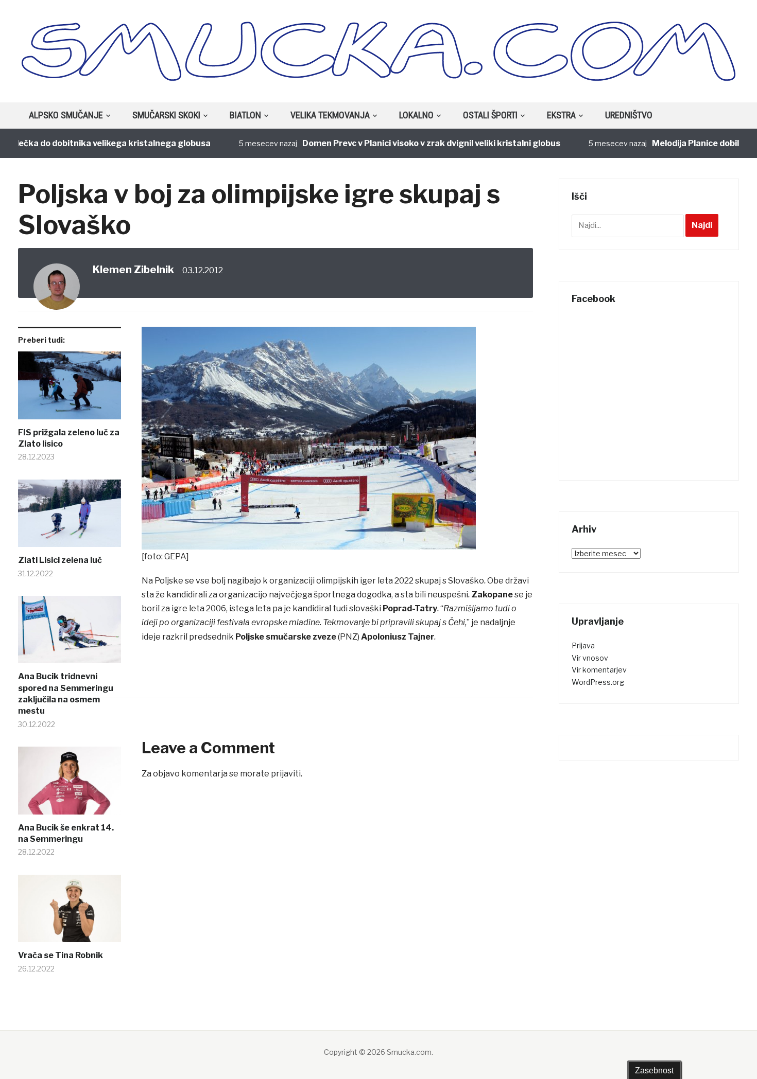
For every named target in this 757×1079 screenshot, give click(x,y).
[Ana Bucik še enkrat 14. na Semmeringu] (69, 784)
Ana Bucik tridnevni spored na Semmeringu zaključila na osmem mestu (65, 693)
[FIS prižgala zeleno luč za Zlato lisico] (69, 389)
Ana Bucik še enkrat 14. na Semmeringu (66, 833)
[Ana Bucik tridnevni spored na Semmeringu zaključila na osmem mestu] (69, 633)
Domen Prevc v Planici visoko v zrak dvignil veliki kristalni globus (408, 143)
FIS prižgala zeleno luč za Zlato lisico (68, 438)
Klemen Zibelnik (133, 269)
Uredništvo (628, 115)
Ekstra (561, 115)
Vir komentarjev (599, 669)
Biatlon (245, 115)
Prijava (583, 645)
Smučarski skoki (166, 115)
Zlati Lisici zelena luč (60, 560)
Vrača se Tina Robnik (60, 955)
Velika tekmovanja (330, 115)
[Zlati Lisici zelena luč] (69, 517)
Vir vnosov (590, 657)
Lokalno (416, 115)
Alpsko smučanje (66, 115)
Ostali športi (490, 115)
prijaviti (286, 774)
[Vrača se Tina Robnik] (69, 912)
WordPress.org (598, 682)
